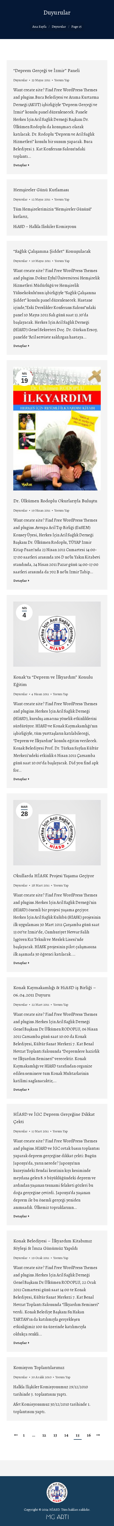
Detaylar (20, 165)
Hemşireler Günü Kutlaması (41, 190)
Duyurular (20, 80)
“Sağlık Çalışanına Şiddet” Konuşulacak (52, 251)
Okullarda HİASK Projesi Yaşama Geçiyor (53, 875)
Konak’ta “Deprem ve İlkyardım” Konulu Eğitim (53, 681)
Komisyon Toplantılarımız (38, 1367)
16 (89, 1435)
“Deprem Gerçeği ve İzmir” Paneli (46, 70)
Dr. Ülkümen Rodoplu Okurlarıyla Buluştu (55, 501)
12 (44, 1435)
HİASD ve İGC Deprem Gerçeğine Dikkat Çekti (54, 1118)
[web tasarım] (57, 1518)
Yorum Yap (61, 80)
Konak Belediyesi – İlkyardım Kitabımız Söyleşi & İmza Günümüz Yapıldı (52, 1244)
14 (66, 1435)
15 (78, 1435)
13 (55, 1435)
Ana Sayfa (39, 26)
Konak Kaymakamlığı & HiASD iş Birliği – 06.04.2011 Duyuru (54, 991)
